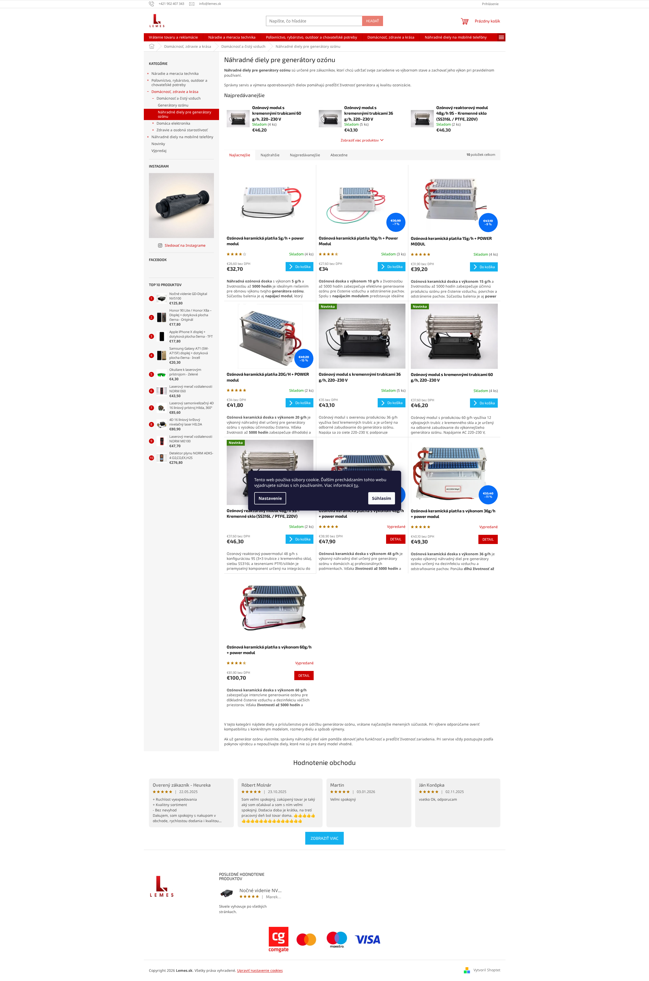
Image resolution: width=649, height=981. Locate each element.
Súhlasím (381, 498)
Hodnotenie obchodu (324, 762)
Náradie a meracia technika (175, 73)
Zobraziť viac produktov (360, 140)
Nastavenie (270, 498)
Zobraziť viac (324, 838)
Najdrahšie (270, 154)
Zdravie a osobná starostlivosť (182, 129)
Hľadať (372, 21)
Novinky (158, 143)
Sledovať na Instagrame (185, 245)
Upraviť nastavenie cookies (260, 970)
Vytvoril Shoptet (487, 969)
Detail (395, 539)
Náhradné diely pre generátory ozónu (184, 114)
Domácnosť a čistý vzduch (179, 98)
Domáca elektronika (173, 123)
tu (356, 485)
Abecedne (339, 154)
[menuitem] (173, 37)
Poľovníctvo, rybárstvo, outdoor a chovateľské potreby (179, 82)
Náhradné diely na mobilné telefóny (182, 136)
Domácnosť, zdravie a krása (174, 91)
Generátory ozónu (173, 105)
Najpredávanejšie (305, 154)
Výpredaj (159, 150)
